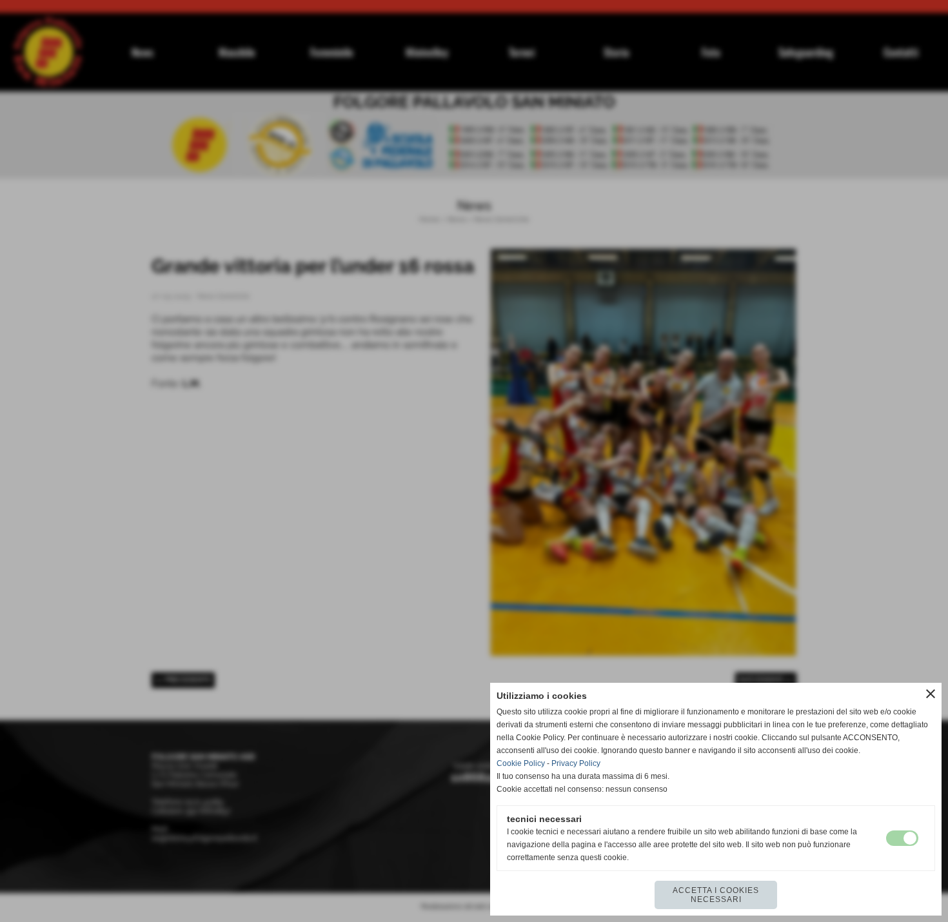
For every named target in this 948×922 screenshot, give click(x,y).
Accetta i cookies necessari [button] (716, 895)
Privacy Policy (575, 763)
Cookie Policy (521, 763)
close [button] (930, 693)
